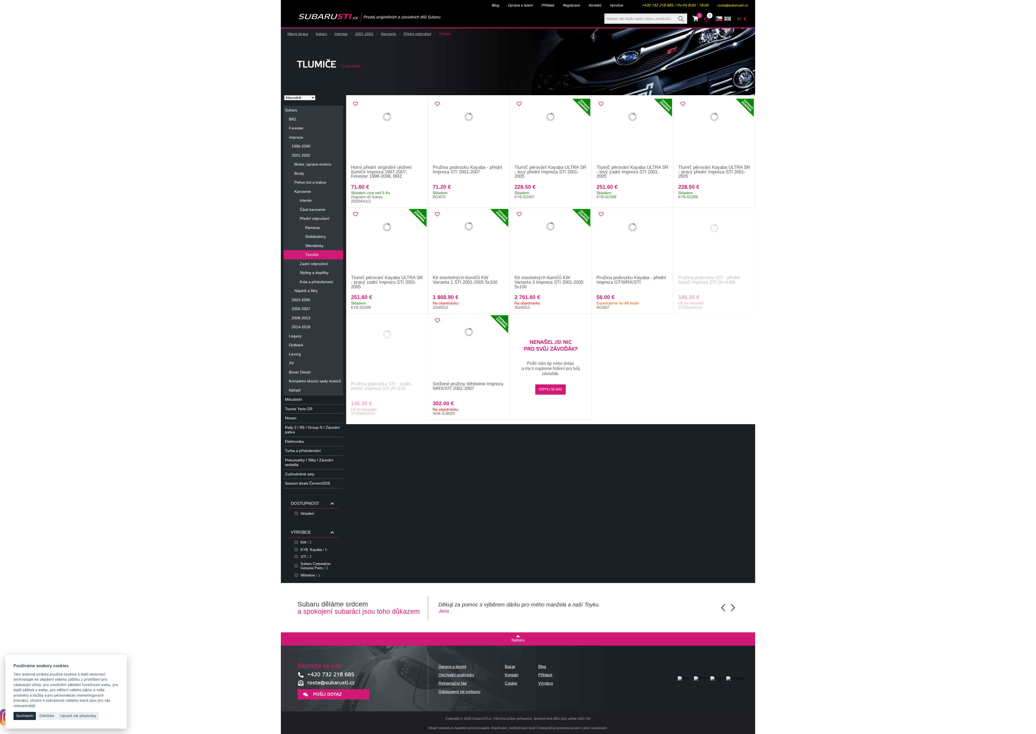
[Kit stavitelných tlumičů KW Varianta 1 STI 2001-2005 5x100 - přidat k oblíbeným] (437, 214)
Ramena (312, 227)
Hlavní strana (297, 34)
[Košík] (696, 19)
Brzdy (299, 173)
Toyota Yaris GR (298, 409)
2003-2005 (301, 300)
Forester (296, 128)
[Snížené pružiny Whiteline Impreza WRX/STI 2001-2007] (469, 348)
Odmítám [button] (46, 716)
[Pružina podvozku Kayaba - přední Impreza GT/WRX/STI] (632, 242)
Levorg (295, 354)
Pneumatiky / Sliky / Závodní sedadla (309, 462)
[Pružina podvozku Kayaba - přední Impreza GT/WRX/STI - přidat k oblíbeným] (601, 214)
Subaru (321, 34)
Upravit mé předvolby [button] (78, 716)
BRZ (293, 119)
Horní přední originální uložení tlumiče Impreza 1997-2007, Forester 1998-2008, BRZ (381, 172)
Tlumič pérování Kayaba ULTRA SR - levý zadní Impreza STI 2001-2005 (632, 172)
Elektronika (294, 441)
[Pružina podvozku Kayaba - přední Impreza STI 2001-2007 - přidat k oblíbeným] (437, 104)
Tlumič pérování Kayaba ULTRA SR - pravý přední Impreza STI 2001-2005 (714, 172)
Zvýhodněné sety (299, 474)
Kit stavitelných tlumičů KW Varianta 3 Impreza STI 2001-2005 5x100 (548, 282)
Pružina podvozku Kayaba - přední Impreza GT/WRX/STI (631, 280)
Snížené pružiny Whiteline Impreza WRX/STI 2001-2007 (468, 386)
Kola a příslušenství (316, 282)
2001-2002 (364, 34)
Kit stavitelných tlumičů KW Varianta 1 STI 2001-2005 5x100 (465, 280)
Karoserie (388, 34)
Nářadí (295, 390)
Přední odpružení (417, 34)
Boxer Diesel (300, 372)
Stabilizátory (315, 236)
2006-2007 (301, 309)
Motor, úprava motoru (312, 164)
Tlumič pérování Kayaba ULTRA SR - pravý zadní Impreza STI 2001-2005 (387, 282)
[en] (727, 18)
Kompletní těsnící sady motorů (315, 381)
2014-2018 (301, 327)
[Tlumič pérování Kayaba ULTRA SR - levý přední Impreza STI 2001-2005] (550, 131)
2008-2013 (301, 318)
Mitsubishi (293, 399)
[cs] (719, 18)
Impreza (341, 34)
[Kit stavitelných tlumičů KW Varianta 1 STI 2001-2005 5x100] (469, 242)
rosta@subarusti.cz (732, 5)
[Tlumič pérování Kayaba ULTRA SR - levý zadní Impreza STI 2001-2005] (632, 131)
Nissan (291, 418)
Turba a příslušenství (303, 450)
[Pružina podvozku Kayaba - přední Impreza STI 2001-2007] (469, 131)
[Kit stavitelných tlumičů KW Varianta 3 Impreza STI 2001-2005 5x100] (550, 242)
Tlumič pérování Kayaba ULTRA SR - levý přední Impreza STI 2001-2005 (550, 172)
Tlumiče (312, 254)
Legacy (295, 336)
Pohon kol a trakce (310, 182)
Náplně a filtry (306, 291)
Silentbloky (314, 245)
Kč (739, 19)
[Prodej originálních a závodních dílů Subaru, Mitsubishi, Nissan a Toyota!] (361, 17)
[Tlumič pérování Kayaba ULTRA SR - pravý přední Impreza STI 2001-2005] (714, 131)
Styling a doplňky (314, 272)
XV (291, 363)
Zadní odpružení (314, 264)
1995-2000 (301, 146)
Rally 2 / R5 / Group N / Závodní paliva (312, 429)
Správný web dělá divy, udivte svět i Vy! (562, 719)
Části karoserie (312, 209)
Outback (296, 345)
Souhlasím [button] (24, 716)
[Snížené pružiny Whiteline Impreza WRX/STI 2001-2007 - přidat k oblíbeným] (437, 320)
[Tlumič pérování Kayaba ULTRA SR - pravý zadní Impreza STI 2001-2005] (387, 242)
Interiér (306, 200)
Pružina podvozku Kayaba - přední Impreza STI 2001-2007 (467, 169)
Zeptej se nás (550, 390)
